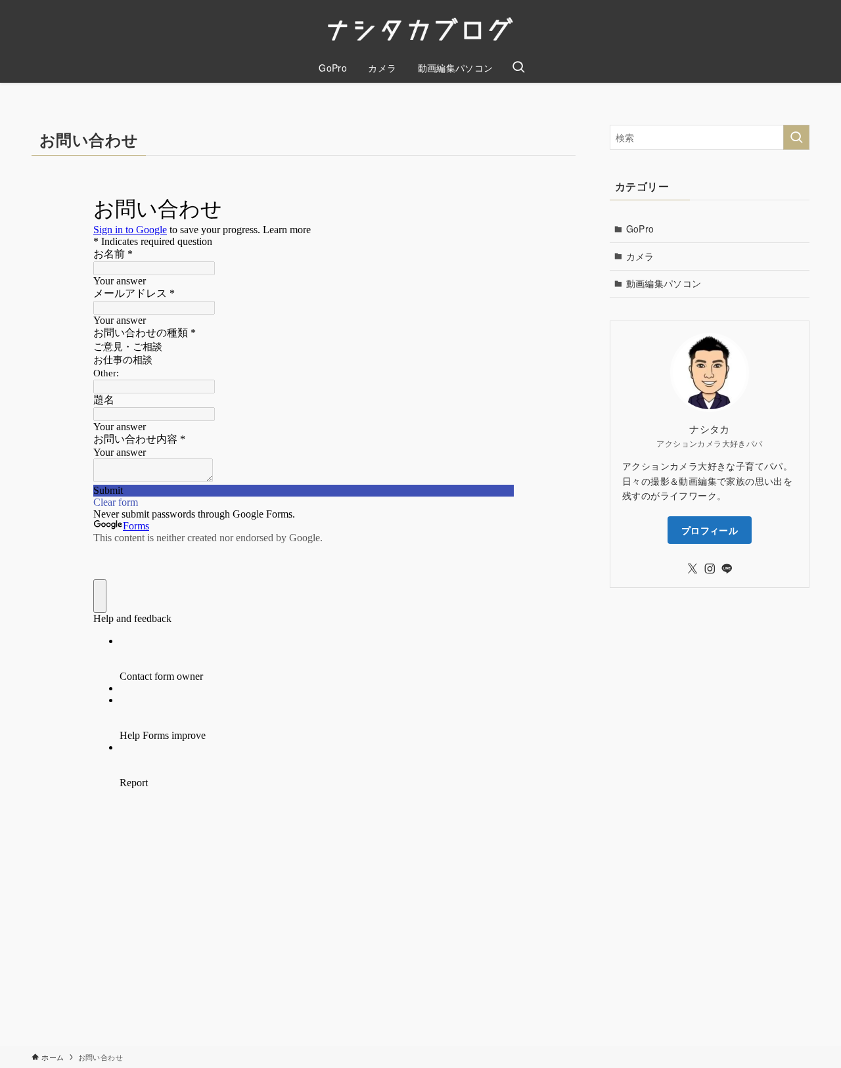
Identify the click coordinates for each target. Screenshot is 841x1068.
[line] (726, 568)
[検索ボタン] (518, 68)
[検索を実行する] (796, 137)
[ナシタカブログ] (420, 29)
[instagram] (709, 568)
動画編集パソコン (664, 283)
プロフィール (709, 530)
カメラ (640, 256)
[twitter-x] (692, 568)
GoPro (640, 228)
